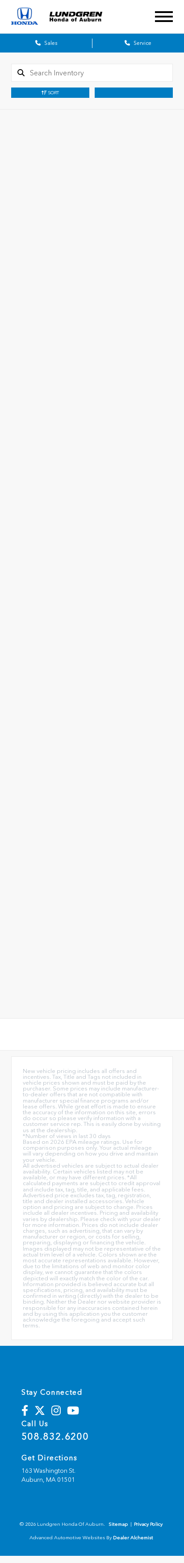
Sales (50, 43)
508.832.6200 (55, 1436)
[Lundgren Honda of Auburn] (82, 17)
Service (141, 43)
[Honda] (24, 17)
